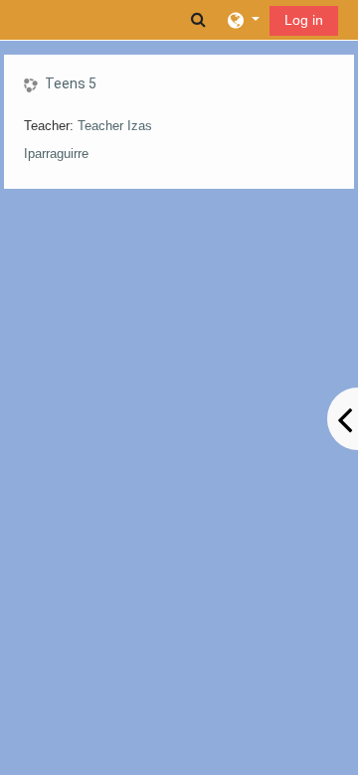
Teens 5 (70, 83)
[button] (198, 20)
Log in (303, 20)
